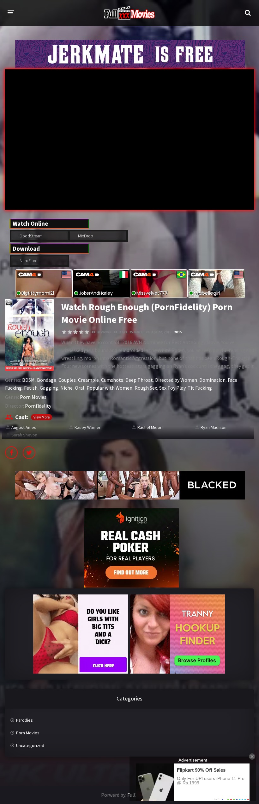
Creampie (88, 380)
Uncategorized (30, 745)
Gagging (49, 388)
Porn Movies (33, 397)
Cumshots (112, 380)
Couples (67, 380)
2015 (178, 332)
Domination (212, 380)
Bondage (46, 380)
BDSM (28, 380)
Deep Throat (139, 380)
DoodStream (31, 236)
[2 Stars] (70, 332)
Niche (66, 388)
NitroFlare (28, 260)
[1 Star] (64, 332)
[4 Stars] (81, 332)
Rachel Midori (150, 427)
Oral (79, 388)
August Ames (23, 427)
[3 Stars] (75, 332)
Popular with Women (109, 388)
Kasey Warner (88, 427)
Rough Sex (146, 388)
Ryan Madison (213, 427)
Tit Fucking (200, 388)
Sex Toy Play (172, 388)
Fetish (31, 388)
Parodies (24, 720)
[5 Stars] (87, 332)
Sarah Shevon (24, 435)
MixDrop (85, 236)
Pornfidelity (38, 406)
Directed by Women (176, 380)
